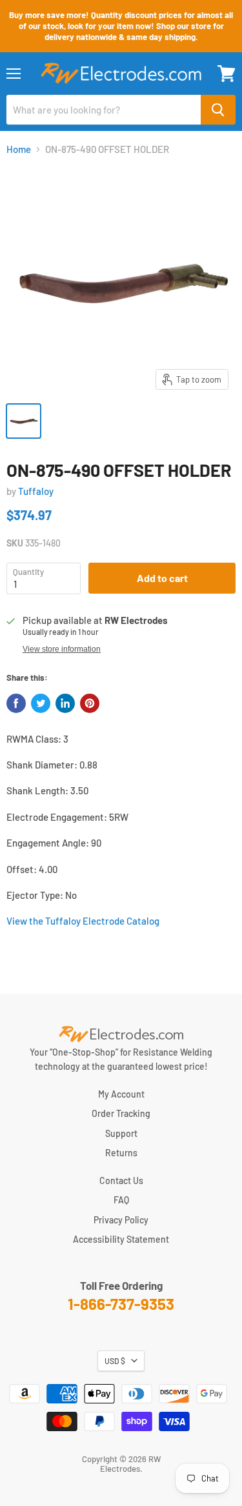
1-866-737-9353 (121, 1303)
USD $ (115, 1360)
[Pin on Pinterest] (89, 703)
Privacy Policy (121, 1219)
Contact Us (121, 1180)
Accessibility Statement (121, 1239)
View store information (62, 649)
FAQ (121, 1199)
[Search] (218, 110)
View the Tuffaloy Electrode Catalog (82, 921)
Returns (121, 1152)
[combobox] (103, 110)
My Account (121, 1094)
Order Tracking (121, 1113)
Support (121, 1133)
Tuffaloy (36, 491)
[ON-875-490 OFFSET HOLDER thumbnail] (23, 421)
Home (18, 149)
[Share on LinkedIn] (65, 703)
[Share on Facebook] (16, 703)
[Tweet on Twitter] (40, 703)
